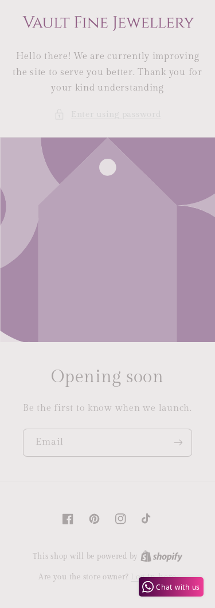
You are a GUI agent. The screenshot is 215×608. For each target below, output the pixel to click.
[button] (107, 114)
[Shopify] (161, 556)
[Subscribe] (178, 443)
